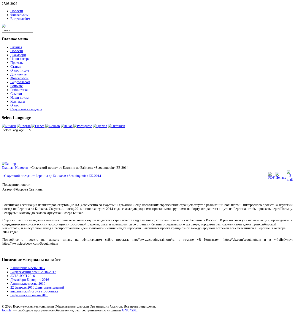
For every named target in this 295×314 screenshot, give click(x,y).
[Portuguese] (82, 126)
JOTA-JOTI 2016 (22, 276)
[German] (52, 126)
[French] (38, 126)
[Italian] (67, 126)
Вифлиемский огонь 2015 (29, 295)
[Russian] (9, 126)
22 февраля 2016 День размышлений (37, 287)
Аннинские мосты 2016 (27, 283)
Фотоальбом (19, 15)
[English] (24, 126)
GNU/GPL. (130, 310)
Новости (16, 11)
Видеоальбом (20, 18)
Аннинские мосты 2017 (27, 268)
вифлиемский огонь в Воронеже (34, 291)
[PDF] (271, 177)
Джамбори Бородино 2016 (29, 279)
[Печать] (281, 177)
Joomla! (7, 310)
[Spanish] (100, 126)
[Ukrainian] (116, 126)
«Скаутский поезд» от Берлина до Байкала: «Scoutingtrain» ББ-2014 (51, 176)
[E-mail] (290, 179)
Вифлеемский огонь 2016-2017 (33, 272)
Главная (7, 167)
